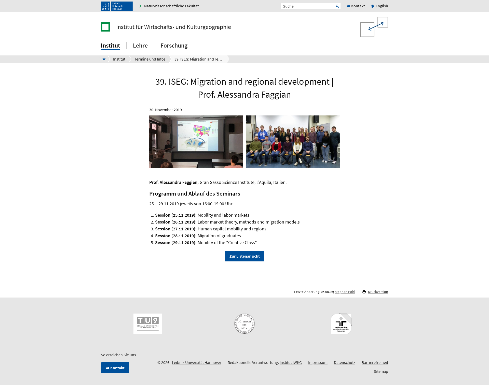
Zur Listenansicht (244, 256)
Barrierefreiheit (375, 362)
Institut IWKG (291, 362)
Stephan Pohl (345, 291)
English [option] (382, 5)
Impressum (318, 362)
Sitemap (381, 371)
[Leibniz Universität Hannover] (117, 6)
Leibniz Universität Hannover (196, 362)
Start (337, 6)
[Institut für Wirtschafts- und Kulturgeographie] (102, 59)
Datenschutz (344, 362)
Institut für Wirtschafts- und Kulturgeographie (173, 27)
